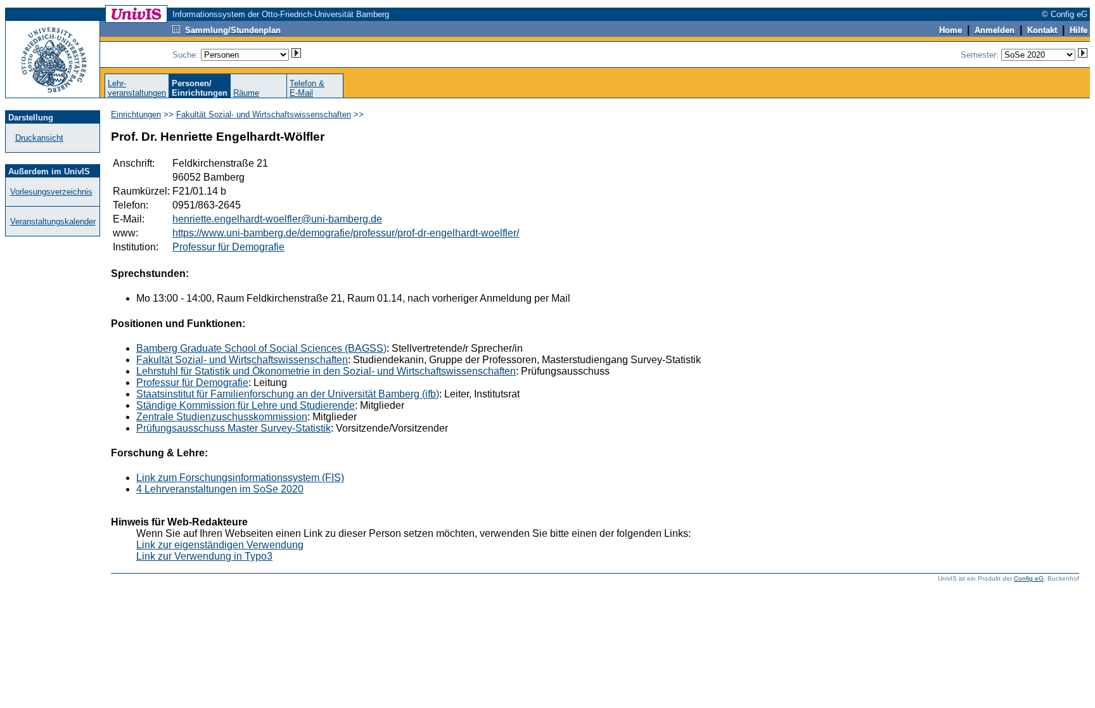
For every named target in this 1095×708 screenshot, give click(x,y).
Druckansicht (39, 138)
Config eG (1029, 578)
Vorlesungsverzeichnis (51, 191)
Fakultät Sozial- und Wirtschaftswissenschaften (263, 114)
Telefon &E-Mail (307, 88)
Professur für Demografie (228, 246)
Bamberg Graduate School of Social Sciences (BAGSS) (261, 348)
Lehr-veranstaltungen (137, 88)
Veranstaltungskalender (53, 221)
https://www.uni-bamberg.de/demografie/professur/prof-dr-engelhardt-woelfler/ (345, 233)
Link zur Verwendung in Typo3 (204, 556)
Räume (246, 93)
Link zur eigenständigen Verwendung (220, 544)
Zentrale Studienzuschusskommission (221, 416)
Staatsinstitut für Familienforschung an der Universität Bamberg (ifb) (287, 394)
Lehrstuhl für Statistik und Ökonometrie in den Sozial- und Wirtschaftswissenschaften (326, 371)
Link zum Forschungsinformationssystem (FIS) (240, 477)
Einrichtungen (136, 114)
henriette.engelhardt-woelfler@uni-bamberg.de (277, 219)
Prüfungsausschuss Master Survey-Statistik (233, 428)
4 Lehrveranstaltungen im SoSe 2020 (220, 489)
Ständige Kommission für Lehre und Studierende (245, 405)
